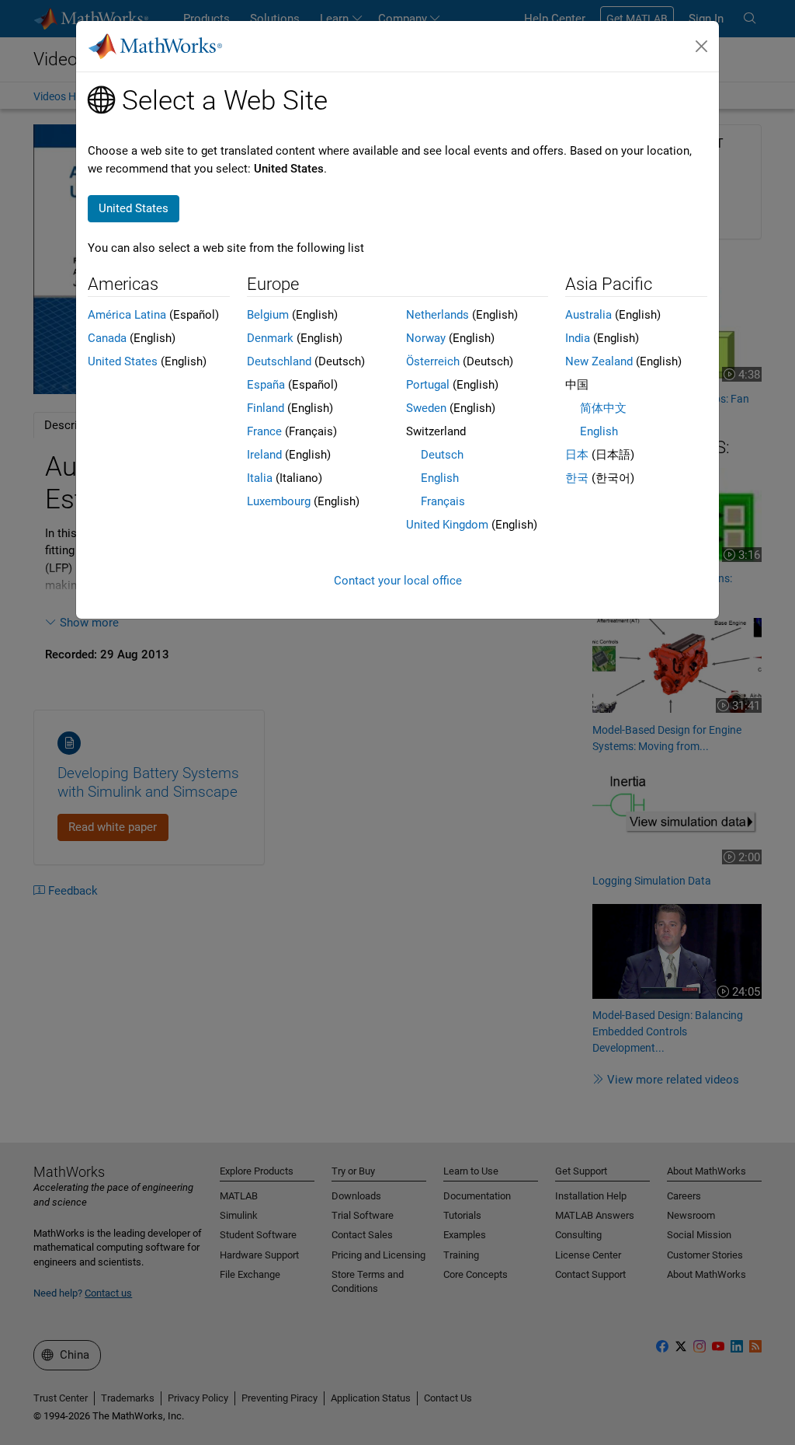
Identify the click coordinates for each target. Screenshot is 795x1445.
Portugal (428, 385)
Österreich (433, 361)
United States (123, 361)
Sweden (426, 408)
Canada (107, 338)
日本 (576, 455)
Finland (265, 408)
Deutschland (279, 361)
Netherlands (437, 315)
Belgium (268, 315)
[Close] (701, 46)
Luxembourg (279, 501)
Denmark (270, 338)
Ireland (264, 455)
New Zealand (599, 361)
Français (443, 501)
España (266, 385)
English (440, 478)
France (264, 431)
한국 (576, 478)
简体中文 (603, 408)
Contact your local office (398, 581)
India (577, 338)
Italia (260, 478)
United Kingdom (447, 525)
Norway (426, 338)
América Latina (127, 315)
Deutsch (442, 455)
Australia (588, 315)
